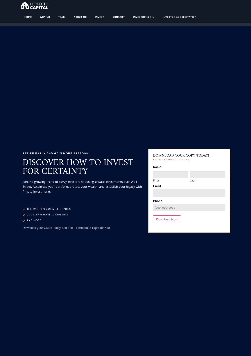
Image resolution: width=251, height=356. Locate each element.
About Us (80, 17)
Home (28, 17)
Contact (118, 17)
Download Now (167, 219)
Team (61, 17)
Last (192, 180)
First (156, 180)
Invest (99, 17)
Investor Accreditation (180, 17)
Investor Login (143, 17)
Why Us (45, 17)
